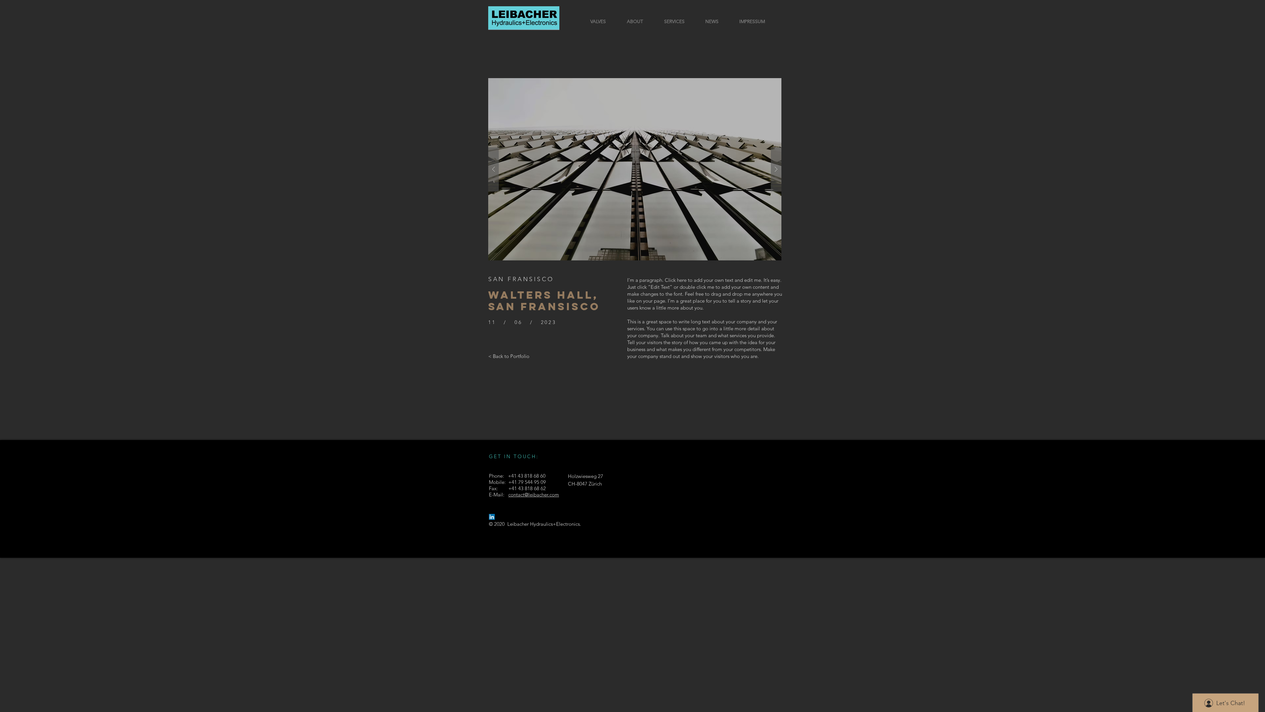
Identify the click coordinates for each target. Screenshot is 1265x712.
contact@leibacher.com (533, 494)
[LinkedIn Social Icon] (492, 517)
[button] (634, 169)
